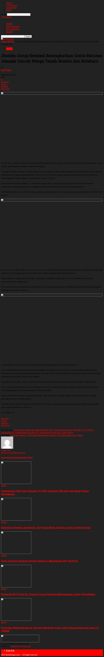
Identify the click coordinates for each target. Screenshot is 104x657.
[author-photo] (7, 448)
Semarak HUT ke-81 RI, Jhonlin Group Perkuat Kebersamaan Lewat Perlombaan (48, 594)
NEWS (9, 3)
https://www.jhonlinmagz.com (13, 452)
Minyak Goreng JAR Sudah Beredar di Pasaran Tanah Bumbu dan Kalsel (46, 435)
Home (4, 41)
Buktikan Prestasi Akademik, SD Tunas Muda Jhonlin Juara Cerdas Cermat (46, 527)
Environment (11, 8)
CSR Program (11, 5)
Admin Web (6, 70)
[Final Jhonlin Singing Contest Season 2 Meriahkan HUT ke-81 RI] (16, 553)
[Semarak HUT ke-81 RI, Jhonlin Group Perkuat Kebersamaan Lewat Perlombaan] (16, 587)
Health (8, 10)
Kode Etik (10, 650)
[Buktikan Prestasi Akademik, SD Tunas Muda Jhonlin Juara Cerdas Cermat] (16, 520)
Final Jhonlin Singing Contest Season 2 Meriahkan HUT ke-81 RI (39, 560)
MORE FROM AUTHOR (24, 458)
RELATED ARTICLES (8, 458)
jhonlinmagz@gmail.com (21, 646)
